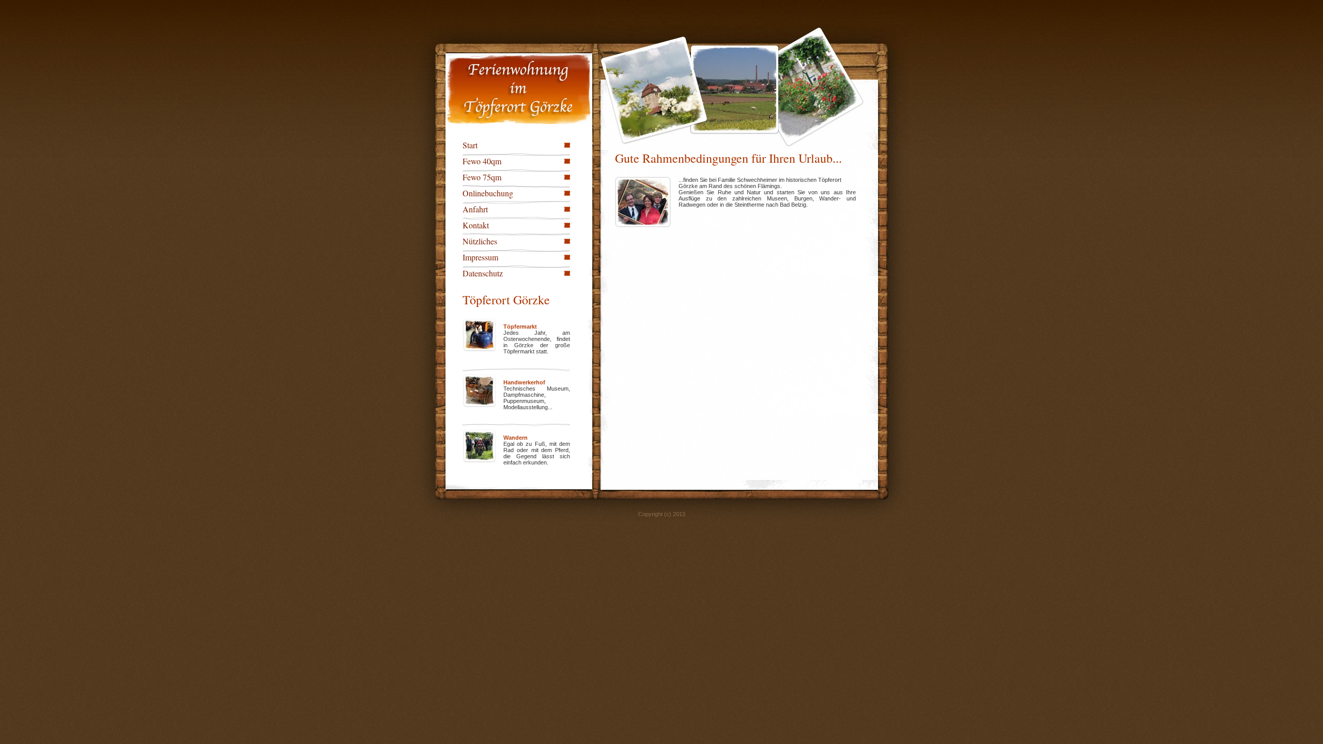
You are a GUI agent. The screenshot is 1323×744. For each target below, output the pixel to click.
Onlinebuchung (488, 193)
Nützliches (480, 241)
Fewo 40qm (482, 161)
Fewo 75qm (482, 177)
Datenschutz (483, 273)
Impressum (480, 257)
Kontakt (476, 225)
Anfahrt (475, 209)
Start (470, 145)
